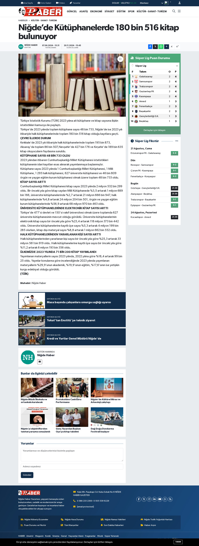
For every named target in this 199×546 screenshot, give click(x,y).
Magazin (39, 536)
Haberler (23, 21)
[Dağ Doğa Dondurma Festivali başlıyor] (107, 417)
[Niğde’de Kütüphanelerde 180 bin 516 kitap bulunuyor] (72, 85)
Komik (48, 536)
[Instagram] (149, 499)
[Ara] (174, 11)
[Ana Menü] (179, 11)
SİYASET (109, 11)
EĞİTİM (121, 11)
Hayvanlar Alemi (75, 536)
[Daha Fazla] (166, 46)
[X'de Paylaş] (155, 46)
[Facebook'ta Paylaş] (150, 46)
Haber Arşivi (150, 525)
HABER (21, 536)
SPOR (131, 11)
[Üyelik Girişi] (178, 3)
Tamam (178, 542)
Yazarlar (76, 3)
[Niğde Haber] (28, 357)
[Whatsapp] (165, 499)
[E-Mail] (39, 361)
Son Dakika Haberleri (114, 525)
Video (62, 3)
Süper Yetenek (112, 536)
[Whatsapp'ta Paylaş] (160, 46)
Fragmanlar (90, 536)
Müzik (100, 536)
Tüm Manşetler (71, 525)
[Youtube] (159, 499)
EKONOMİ (96, 11)
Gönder (27, 475)
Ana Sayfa (28, 3)
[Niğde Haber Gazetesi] (40, 11)
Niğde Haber (46, 355)
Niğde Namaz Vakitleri (115, 519)
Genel (64, 536)
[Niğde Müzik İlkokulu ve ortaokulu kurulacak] (37, 387)
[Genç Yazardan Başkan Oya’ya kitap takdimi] (72, 417)
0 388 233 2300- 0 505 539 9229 (93, 501)
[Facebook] (138, 499)
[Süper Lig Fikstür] (176, 141)
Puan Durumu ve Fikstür (35, 525)
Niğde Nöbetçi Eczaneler (36, 519)
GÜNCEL (72, 11)
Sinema (55, 536)
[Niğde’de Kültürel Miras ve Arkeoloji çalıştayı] (107, 387)
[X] (144, 499)
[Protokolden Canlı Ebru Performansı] (72, 387)
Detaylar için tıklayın (154, 130)
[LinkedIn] (154, 499)
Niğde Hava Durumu (74, 519)
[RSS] (170, 499)
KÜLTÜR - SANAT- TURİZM (152, 11)
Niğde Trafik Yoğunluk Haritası (158, 519)
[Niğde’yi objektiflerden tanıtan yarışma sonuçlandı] (37, 417)
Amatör (30, 536)
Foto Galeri (45, 3)
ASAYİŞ (83, 11)
